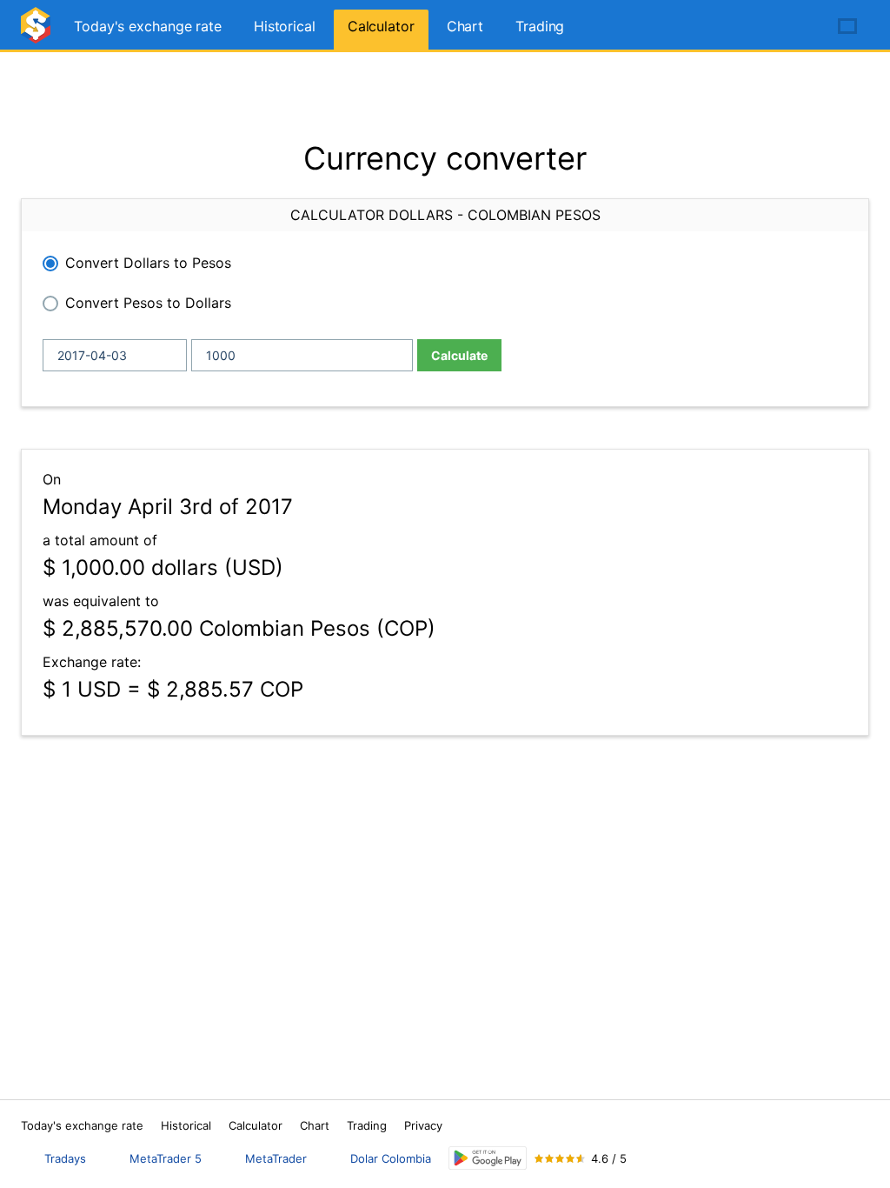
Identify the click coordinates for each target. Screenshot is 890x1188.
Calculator (381, 26)
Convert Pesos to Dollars (148, 302)
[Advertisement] (445, 95)
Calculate (459, 355)
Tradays (65, 1158)
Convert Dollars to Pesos (148, 262)
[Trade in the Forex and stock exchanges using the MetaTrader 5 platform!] (798, 27)
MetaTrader (276, 1158)
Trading (539, 26)
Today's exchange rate (148, 26)
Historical (284, 26)
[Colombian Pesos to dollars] (38, 33)
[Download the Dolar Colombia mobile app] (487, 1158)
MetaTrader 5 (166, 1158)
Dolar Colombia (390, 1158)
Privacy (423, 1125)
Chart (465, 26)
